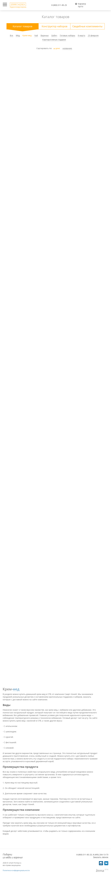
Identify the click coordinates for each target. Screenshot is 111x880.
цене (57, 48)
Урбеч (54, 35)
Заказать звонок (100, 857)
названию (67, 48)
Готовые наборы (67, 35)
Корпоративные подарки (54, 39)
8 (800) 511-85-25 (59, 5)
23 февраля (93, 35)
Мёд (18, 35)
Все (11, 35)
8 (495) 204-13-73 (100, 854)
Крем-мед (27, 35)
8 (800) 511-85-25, (84, 854)
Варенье (45, 35)
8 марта (81, 35)
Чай (36, 35)
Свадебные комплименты (87, 26)
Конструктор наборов (54, 26)
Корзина (82, 3)
